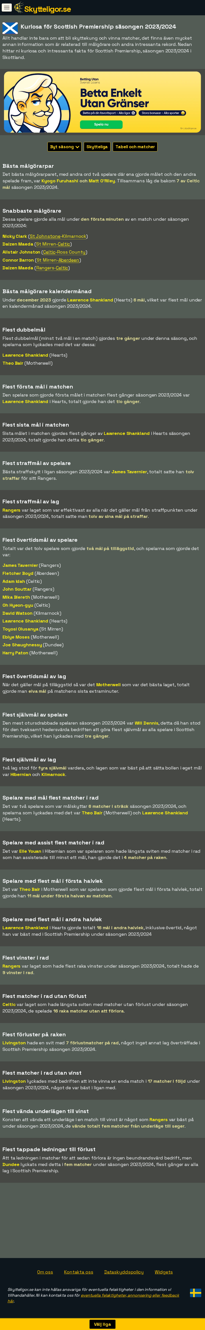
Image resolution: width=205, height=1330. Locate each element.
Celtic (9, 1004)
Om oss (45, 1272)
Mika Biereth (16, 597)
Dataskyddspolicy (124, 1272)
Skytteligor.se (47, 9)
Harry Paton (15, 653)
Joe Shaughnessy (22, 645)
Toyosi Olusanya (20, 629)
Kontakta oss (78, 1272)
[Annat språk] (195, 1291)
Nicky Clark (14, 236)
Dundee (10, 1164)
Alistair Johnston (21, 252)
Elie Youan (30, 851)
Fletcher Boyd (18, 573)
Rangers (11, 510)
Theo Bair (12, 363)
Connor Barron (18, 260)
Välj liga (102, 1324)
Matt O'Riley (102, 181)
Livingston (14, 1043)
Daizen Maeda (17, 244)
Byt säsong (62, 146)
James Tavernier (129, 472)
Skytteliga (97, 146)
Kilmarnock (53, 774)
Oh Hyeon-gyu (17, 605)
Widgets (164, 1272)
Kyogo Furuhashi (60, 181)
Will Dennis (146, 723)
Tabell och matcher (135, 146)
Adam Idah (13, 581)
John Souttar (17, 589)
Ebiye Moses (16, 637)
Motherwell (108, 684)
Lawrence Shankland (90, 300)
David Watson (17, 613)
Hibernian (20, 774)
